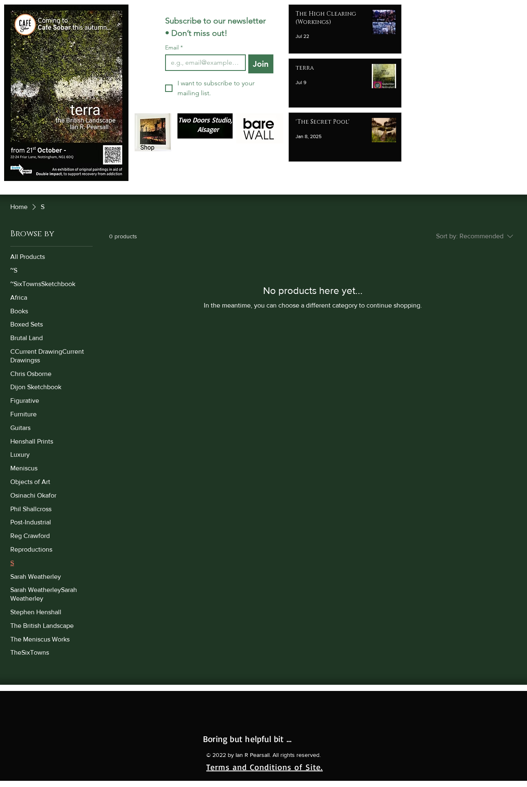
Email (174, 47)
